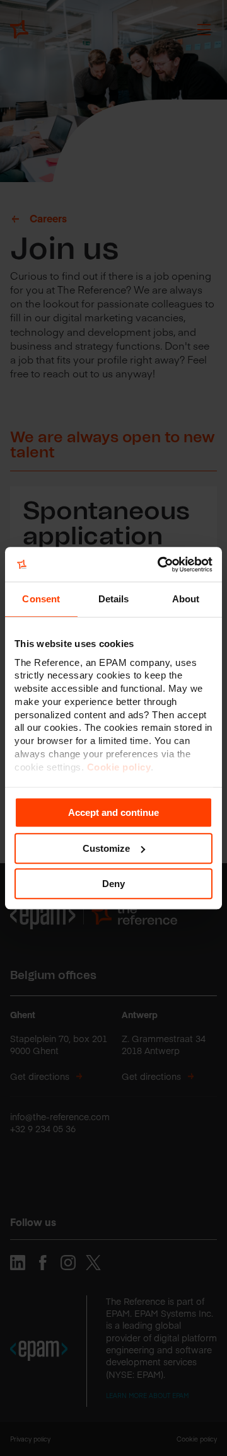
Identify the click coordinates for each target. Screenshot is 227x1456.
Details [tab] (113, 598)
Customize (106, 848)
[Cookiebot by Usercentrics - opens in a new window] (160, 564)
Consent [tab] (41, 598)
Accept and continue (113, 812)
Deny (113, 883)
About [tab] (186, 598)
